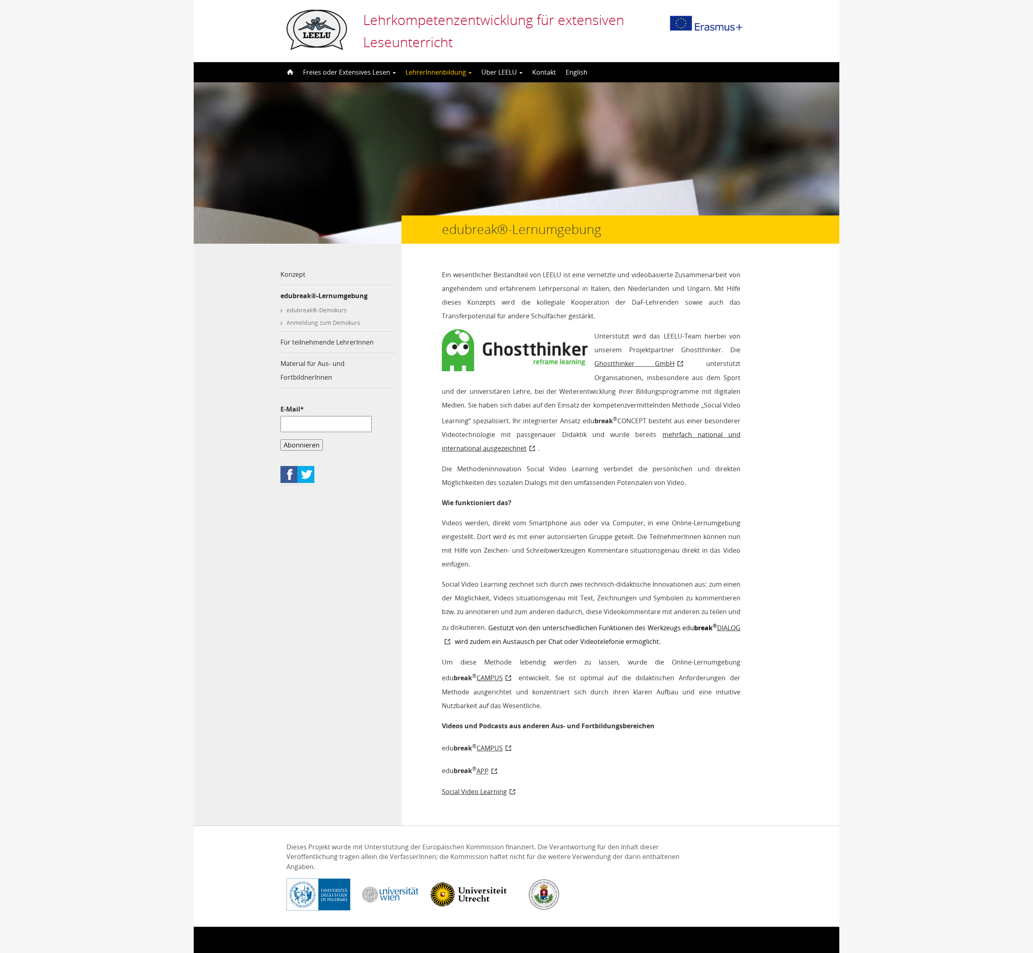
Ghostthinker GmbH (634, 363)
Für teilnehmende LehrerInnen (327, 342)
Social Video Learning (474, 791)
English (577, 72)
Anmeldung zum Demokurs (323, 322)
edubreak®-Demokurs (316, 310)
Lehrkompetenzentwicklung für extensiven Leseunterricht (493, 30)
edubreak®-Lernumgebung (324, 295)
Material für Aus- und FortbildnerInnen (312, 370)
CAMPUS (490, 677)
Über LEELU (500, 72)
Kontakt (544, 72)
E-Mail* (292, 409)
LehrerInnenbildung (437, 72)
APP (483, 771)
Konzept (292, 274)
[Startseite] (289, 72)
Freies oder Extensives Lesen (347, 72)
